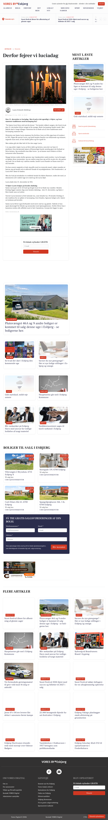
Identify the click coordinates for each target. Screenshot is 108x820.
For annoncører (8, 787)
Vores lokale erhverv (45, 787)
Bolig (17, 8)
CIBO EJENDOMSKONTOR (14, 480)
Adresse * (9, 535)
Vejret (100, 8)
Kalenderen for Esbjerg (46, 790)
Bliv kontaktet (59, 547)
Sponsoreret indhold (45, 806)
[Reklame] (36, 223)
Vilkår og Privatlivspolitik (12, 790)
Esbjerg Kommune (45, 799)
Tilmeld (101, 4)
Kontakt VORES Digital (11, 793)
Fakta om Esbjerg (44, 793)
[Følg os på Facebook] (48, 771)
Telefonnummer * (12, 526)
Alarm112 (7, 8)
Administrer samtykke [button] (11, 796)
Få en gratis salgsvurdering (48, 803)
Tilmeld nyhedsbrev (96, 816)
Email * (40, 526)
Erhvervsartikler (44, 796)
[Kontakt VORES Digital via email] (59, 771)
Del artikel (57, 110)
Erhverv (27, 8)
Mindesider (88, 8)
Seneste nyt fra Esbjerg (46, 784)
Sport (77, 8)
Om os (5, 784)
